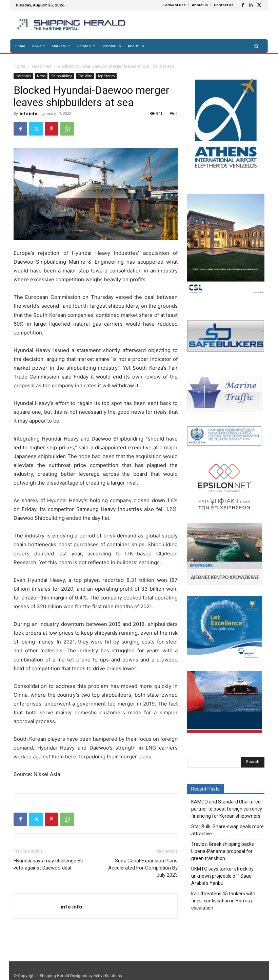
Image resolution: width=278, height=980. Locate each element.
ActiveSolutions (108, 976)
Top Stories (106, 76)
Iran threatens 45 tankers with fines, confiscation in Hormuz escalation (223, 901)
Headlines (41, 66)
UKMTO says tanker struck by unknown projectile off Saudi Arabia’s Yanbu (222, 876)
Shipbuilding (61, 76)
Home (19, 66)
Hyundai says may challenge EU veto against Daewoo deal (48, 864)
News (41, 76)
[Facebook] (243, 5)
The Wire (85, 76)
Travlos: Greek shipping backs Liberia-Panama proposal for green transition (222, 851)
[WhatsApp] (67, 129)
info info (28, 113)
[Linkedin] (251, 5)
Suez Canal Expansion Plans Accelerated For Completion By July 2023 (143, 868)
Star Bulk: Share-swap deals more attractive (227, 830)
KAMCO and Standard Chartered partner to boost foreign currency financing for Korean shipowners (226, 809)
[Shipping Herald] (72, 24)
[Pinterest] (51, 129)
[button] (256, 46)
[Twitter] (259, 5)
